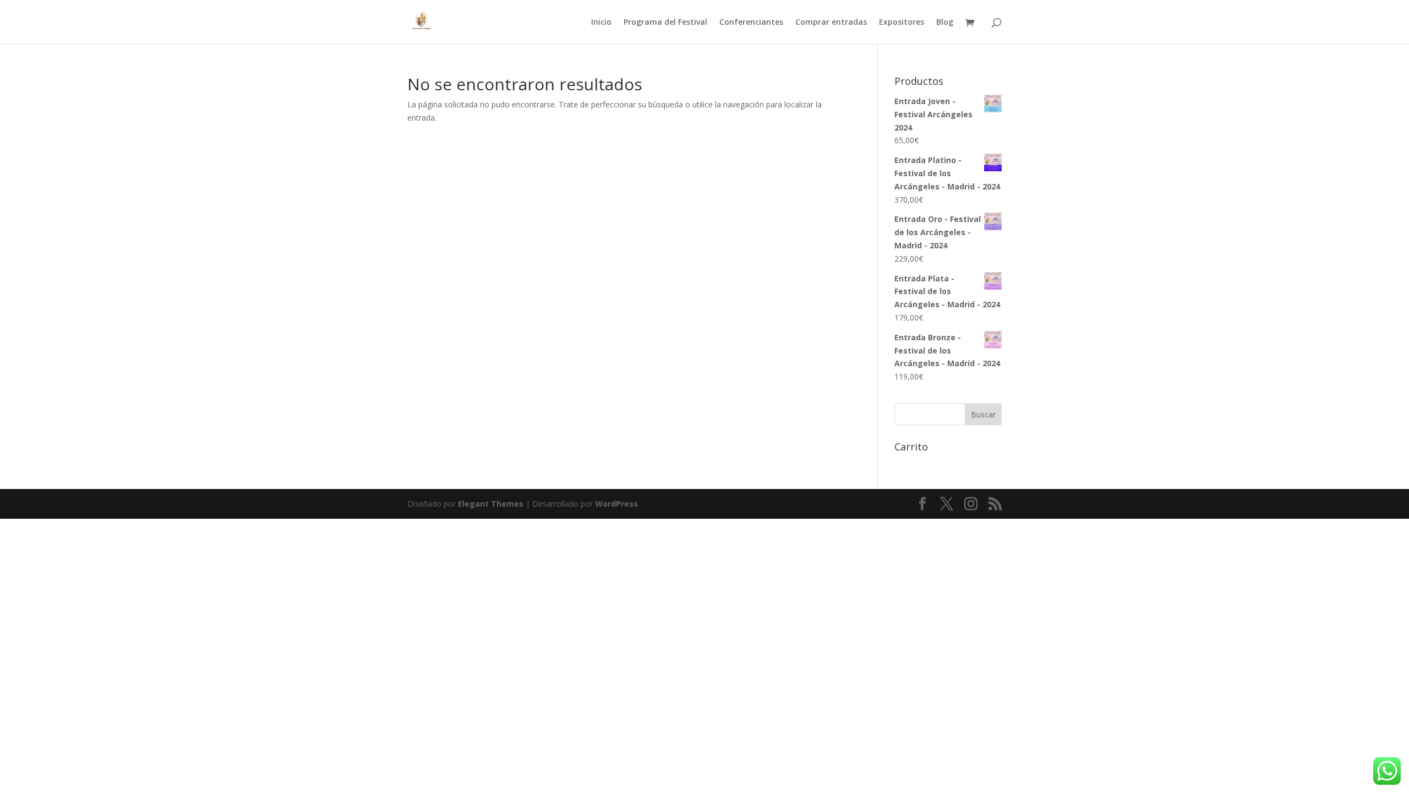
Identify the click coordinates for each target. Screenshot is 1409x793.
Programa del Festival (665, 22)
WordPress (616, 503)
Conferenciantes (751, 22)
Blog (944, 22)
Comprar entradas (831, 22)
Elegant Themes (490, 503)
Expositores (901, 22)
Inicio (601, 22)
